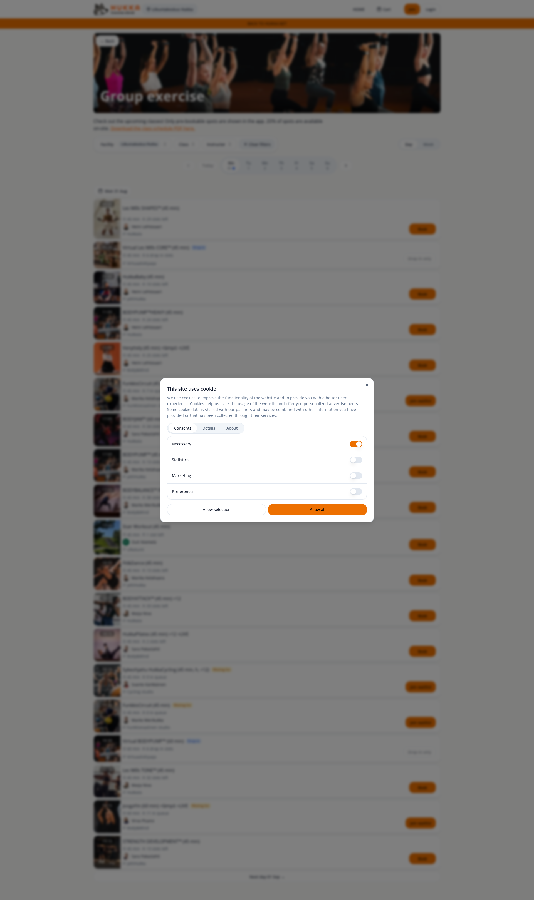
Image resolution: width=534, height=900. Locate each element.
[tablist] (205, 428)
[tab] (183, 428)
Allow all (317, 509)
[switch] (356, 444)
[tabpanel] (267, 468)
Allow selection (217, 509)
